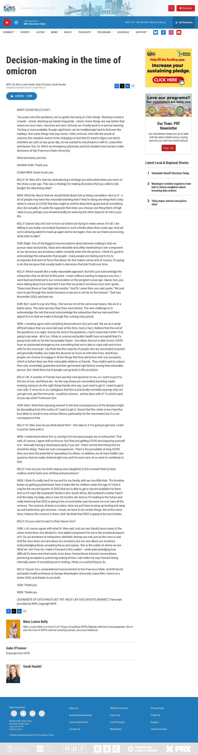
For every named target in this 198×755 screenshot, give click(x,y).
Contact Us (74, 729)
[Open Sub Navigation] (16, 32)
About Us (73, 708)
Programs (104, 32)
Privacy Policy (157, 708)
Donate (187, 8)
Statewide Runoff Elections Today (170, 173)
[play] (6, 22)
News (54, 32)
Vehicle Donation (159, 729)
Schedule (123, 32)
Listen (40, 32)
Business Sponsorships (80, 715)
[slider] (21, 22)
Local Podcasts (117, 722)
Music (68, 32)
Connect (8, 32)
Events (25, 32)
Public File (155, 715)
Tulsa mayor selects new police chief (169, 202)
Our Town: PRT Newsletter (168, 125)
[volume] (16, 22)
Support (141, 32)
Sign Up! (168, 148)
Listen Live (115, 715)
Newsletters (116, 729)
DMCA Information (119, 708)
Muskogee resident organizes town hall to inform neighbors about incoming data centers (171, 187)
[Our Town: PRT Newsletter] (169, 105)
